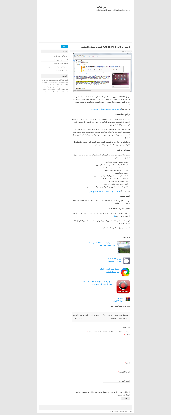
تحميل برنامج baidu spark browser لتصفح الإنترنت (104, 191)
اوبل (58, 84)
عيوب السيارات (59, 89)
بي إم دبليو (54, 84)
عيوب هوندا (60, 91)
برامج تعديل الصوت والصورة (118, 306)
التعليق (127, 334)
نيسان (46, 91)
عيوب (66, 89)
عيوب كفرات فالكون (61, 56)
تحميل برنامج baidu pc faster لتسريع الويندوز (106, 109)
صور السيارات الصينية (47, 86)
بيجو (46, 84)
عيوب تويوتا (65, 91)
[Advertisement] (78, 27)
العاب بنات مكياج (53, 82)
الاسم (127, 363)
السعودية (63, 82)
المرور (49, 82)
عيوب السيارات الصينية (48, 89)
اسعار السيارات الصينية (53, 80)
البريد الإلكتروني (124, 372)
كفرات (56, 91)
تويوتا (44, 84)
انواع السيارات (44, 82)
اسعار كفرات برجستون (60, 59)
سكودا (66, 86)
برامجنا (101, 6)
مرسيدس (50, 91)
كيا (54, 91)
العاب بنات (59, 82)
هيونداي (43, 91)
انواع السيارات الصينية (63, 84)
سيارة (57, 87)
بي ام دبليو (50, 84)
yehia (124, 51)
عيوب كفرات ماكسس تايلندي (58, 67)
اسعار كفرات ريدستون (60, 63)
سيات (64, 86)
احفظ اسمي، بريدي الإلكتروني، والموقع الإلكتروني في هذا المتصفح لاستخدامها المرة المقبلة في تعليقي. (102, 393)
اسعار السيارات (63, 80)
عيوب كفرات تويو (62, 70)
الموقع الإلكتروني (124, 381)
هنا (115, 216)
